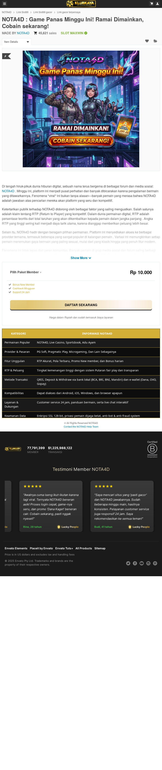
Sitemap (99, 548)
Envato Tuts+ (64, 548)
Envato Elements (16, 548)
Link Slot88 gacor (42, 12)
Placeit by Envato (41, 548)
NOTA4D (6, 12)
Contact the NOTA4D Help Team (81, 426)
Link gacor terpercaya (68, 12)
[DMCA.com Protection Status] (5, 53)
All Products (83, 548)
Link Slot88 (22, 12)
